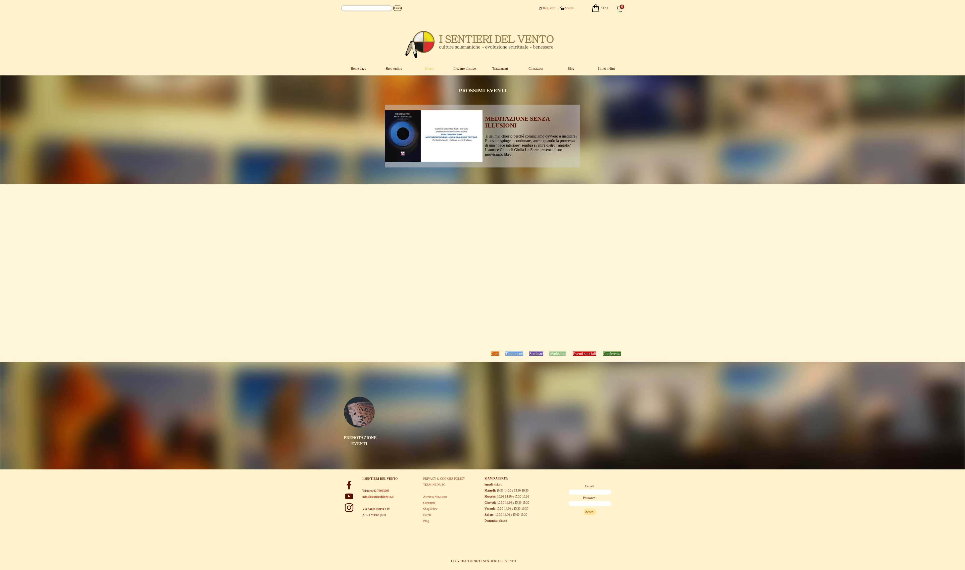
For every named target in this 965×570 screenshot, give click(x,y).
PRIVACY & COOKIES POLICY (444, 478)
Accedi (569, 8)
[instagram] (349, 508)
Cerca (397, 8)
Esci (581, 8)
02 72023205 (381, 491)
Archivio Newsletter (435, 497)
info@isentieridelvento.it (378, 497)
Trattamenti (500, 68)
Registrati (549, 8)
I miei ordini (606, 68)
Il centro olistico (465, 68)
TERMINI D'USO (434, 485)
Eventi (429, 68)
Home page (358, 68)
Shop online (393, 68)
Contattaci (535, 68)
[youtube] (349, 496)
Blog (571, 68)
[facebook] (349, 485)
